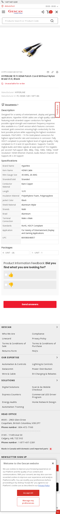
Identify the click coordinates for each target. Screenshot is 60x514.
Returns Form (9, 351)
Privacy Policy (39, 338)
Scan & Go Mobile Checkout (41, 388)
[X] (53, 463)
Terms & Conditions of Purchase (44, 344)
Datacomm (7, 369)
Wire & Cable (9, 373)
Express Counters (11, 394)
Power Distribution (42, 369)
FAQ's (35, 351)
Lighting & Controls (42, 364)
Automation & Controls (14, 364)
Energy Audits (9, 402)
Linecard (6, 338)
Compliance (38, 333)
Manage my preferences (28, 501)
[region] (28, 485)
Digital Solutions (10, 387)
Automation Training (13, 406)
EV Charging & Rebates (44, 373)
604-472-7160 (25, 427)
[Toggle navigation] (3, 12)
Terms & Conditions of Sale (14, 344)
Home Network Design (44, 402)
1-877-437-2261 (11, 2)
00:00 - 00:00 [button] (51, 6)
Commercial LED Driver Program (44, 395)
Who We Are (8, 333)
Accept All (28, 493)
